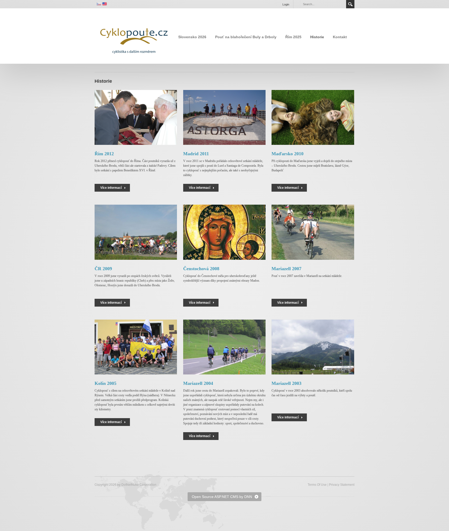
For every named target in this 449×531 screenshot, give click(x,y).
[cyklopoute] (134, 35)
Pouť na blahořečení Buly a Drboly (245, 37)
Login (285, 4)
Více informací (111, 188)
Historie (317, 37)
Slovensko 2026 (192, 37)
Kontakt (340, 37)
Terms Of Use (317, 485)
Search (350, 4)
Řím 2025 (293, 37)
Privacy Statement (341, 485)
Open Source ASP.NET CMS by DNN (222, 497)
